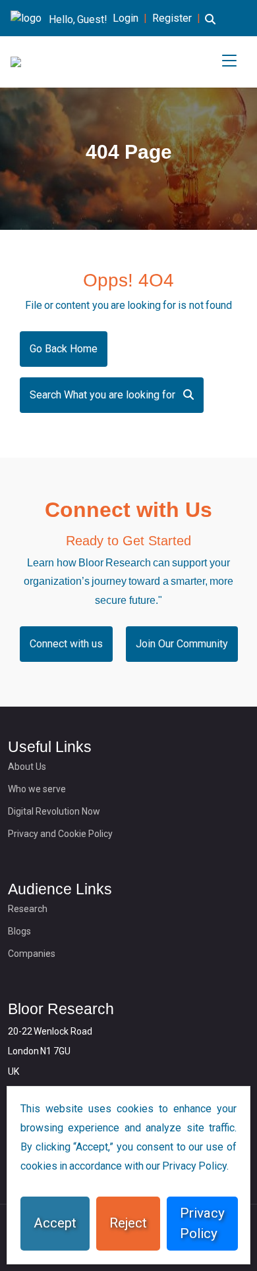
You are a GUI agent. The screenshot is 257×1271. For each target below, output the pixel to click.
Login (125, 18)
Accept (55, 1223)
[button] (210, 27)
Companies (31, 953)
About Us (27, 766)
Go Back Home (64, 348)
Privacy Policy (202, 1223)
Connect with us (66, 643)
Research (27, 908)
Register (172, 18)
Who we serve (37, 789)
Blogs (19, 931)
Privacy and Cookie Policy (60, 833)
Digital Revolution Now (54, 811)
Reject (128, 1223)
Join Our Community (182, 643)
